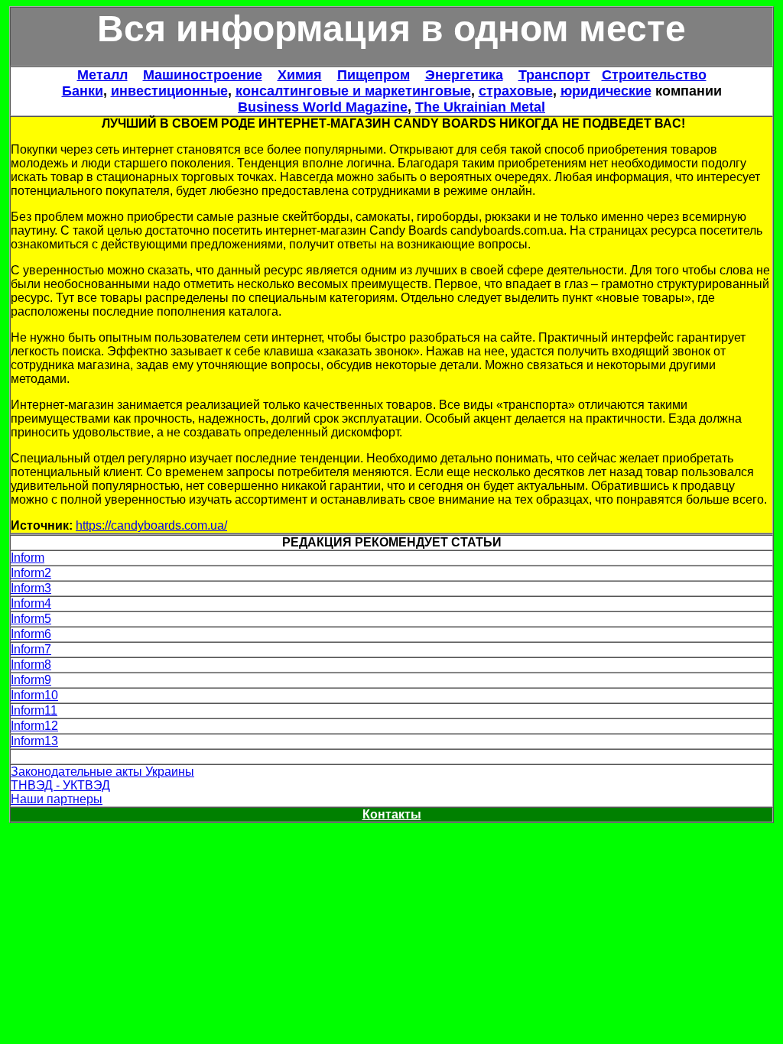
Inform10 (34, 695)
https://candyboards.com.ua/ (151, 525)
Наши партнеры (56, 799)
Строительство (654, 75)
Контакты (391, 814)
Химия (300, 75)
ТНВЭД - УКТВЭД (60, 785)
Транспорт (554, 75)
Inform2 (31, 572)
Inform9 (31, 679)
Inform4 (31, 603)
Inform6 (31, 633)
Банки (82, 91)
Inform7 (31, 649)
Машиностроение (202, 75)
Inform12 (34, 725)
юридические (605, 91)
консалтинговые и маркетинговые (353, 91)
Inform (27, 557)
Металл (102, 75)
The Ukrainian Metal (480, 107)
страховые (516, 91)
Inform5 (31, 618)
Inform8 (31, 664)
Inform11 (34, 710)
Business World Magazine (323, 107)
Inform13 (34, 740)
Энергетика (464, 75)
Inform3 (31, 588)
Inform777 (38, 756)
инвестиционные (169, 91)
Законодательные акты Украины (102, 771)
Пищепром (373, 75)
